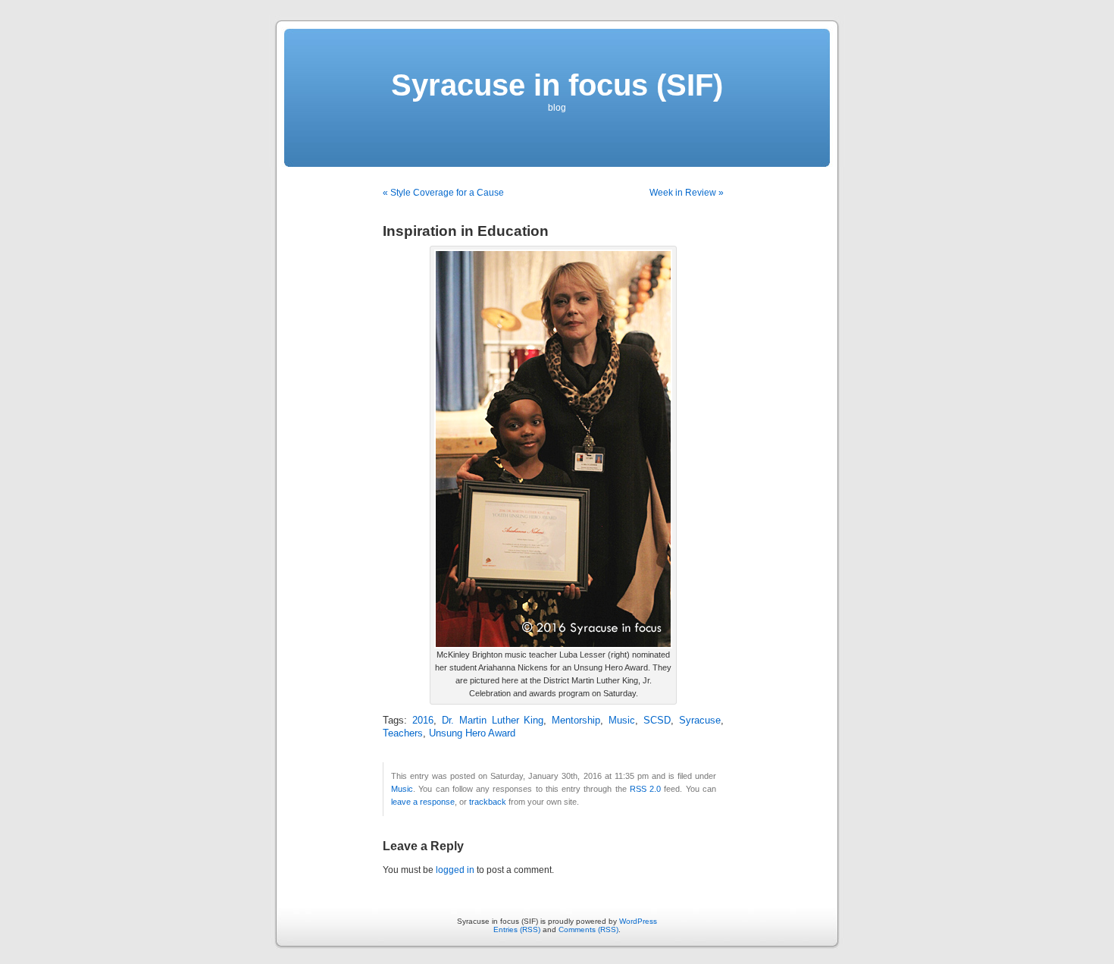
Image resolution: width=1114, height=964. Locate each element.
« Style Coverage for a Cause (443, 192)
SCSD (657, 720)
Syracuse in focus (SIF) (557, 85)
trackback (487, 801)
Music (622, 720)
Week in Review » (686, 192)
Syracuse (700, 720)
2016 (422, 720)
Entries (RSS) (516, 929)
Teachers (403, 733)
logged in (455, 870)
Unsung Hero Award (472, 733)
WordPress (638, 921)
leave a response (423, 801)
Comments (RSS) (588, 929)
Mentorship (576, 720)
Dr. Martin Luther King (493, 720)
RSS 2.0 (645, 788)
